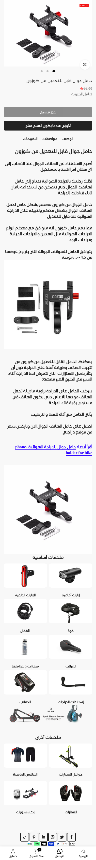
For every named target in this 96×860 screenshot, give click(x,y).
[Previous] (3, 139)
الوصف (67, 139)
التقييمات (30, 139)
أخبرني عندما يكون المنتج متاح (48, 126)
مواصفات (49, 139)
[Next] (92, 139)
